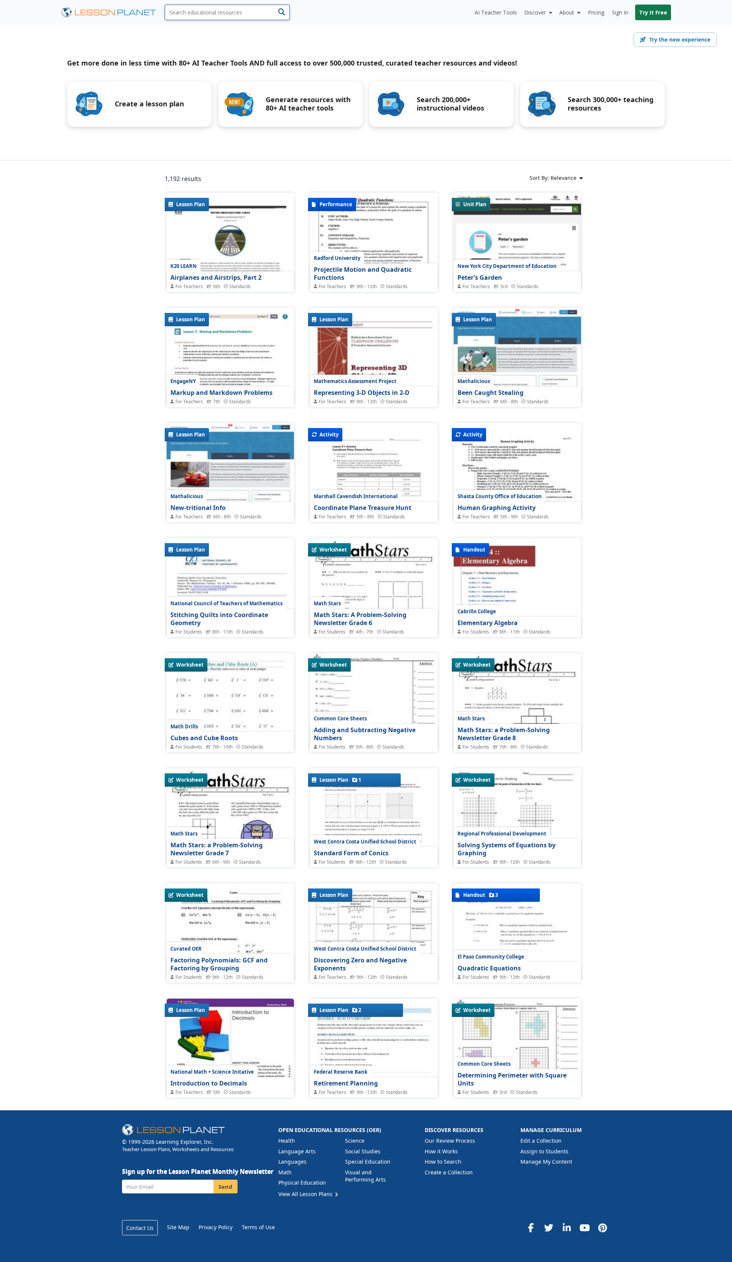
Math (285, 1172)
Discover (535, 12)
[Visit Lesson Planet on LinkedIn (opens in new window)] (566, 1227)
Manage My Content (546, 1161)
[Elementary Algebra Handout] (517, 628)
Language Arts (297, 1151)
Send (225, 1186)
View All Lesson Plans (306, 1194)
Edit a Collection (541, 1140)
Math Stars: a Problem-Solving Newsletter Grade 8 (504, 734)
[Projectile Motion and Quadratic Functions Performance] (373, 258)
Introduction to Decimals (208, 1083)
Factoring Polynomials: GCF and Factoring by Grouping (219, 964)
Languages (292, 1161)
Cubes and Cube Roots (204, 738)
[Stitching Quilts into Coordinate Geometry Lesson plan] (230, 632)
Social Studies (362, 1151)
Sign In (620, 12)
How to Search (443, 1161)
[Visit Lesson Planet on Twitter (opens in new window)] (548, 1227)
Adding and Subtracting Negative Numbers (365, 734)
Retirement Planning (346, 1083)
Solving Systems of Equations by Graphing (506, 849)
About (566, 12)
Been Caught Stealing (490, 392)
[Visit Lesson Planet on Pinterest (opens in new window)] (602, 1227)
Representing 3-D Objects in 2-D (361, 392)
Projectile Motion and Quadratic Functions (363, 273)
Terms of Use (258, 1227)
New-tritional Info (198, 508)
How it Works (441, 1151)
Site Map (178, 1227)
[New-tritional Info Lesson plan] (230, 471)
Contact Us (140, 1228)
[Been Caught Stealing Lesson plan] (517, 356)
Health (286, 1140)
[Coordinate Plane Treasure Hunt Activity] (373, 502)
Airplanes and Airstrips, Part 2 (216, 277)
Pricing (596, 12)
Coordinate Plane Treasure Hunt (362, 508)
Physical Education (302, 1182)
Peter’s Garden (480, 277)
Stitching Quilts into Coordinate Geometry (219, 619)
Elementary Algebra (488, 623)
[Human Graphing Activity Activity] (517, 472)
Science (354, 1140)
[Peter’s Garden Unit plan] (517, 270)
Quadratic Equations (489, 968)
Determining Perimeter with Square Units (512, 1079)
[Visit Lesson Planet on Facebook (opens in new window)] (530, 1227)
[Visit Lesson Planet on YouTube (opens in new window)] (584, 1227)
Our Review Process (450, 1140)
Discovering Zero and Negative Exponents (360, 964)
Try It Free (653, 12)
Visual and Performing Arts (365, 1176)
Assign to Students (544, 1151)
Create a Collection (449, 1172)
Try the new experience (679, 39)
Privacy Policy (216, 1227)
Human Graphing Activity (497, 508)
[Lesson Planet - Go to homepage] (113, 12)
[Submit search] (281, 12)
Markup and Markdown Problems (221, 392)
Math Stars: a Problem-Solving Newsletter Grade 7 (216, 849)
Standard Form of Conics (351, 853)
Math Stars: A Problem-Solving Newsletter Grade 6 (360, 619)
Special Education (367, 1161)
